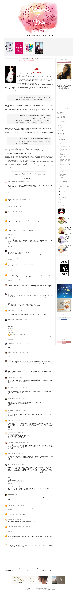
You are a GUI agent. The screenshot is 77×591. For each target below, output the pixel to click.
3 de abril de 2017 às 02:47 (21, 387)
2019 (61, 128)
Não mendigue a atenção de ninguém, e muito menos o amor (68, 220)
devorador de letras (12, 199)
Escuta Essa (10, 500)
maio (62, 192)
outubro (62, 139)
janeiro (62, 199)
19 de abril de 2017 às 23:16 (18, 513)
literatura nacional (33, 174)
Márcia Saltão (11, 398)
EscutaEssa (10, 494)
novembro (63, 137)
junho (62, 191)
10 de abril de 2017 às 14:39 (18, 486)
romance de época (61, 117)
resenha (39, 174)
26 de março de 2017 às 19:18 (20, 334)
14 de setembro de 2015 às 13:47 (17, 211)
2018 (61, 130)
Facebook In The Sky (19, 269)
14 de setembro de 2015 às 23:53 (20, 237)
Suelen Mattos (11, 319)
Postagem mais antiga (47, 570)
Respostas (11, 332)
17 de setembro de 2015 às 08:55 (21, 263)
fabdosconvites (11, 220)
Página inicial (26, 35)
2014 (61, 201)
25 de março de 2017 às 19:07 (19, 292)
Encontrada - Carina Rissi (68, 209)
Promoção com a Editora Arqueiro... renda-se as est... (65, 183)
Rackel (12, 334)
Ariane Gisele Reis (12, 181)
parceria (59, 113)
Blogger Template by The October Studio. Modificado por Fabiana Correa (38, 589)
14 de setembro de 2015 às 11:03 (24, 199)
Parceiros (44, 35)
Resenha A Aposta (64, 142)
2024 (61, 127)
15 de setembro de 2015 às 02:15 (22, 249)
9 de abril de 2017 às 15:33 (21, 464)
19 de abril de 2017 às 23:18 (18, 519)
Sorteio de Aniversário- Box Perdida (68, 229)
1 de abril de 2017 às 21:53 (20, 369)
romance (43, 174)
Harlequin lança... (63, 181)
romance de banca (61, 116)
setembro (63, 140)
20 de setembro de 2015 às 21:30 (22, 274)
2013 (61, 202)
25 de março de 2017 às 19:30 (18, 310)
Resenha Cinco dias (64, 170)
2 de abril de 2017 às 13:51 (17, 377)
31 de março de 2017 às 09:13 (22, 352)
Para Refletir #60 (63, 175)
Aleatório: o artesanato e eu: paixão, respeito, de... (65, 172)
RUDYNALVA (10, 292)
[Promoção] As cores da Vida (68, 237)
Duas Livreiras (10, 549)
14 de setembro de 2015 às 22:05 (22, 220)
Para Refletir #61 (63, 156)
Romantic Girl (10, 328)
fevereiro (63, 197)
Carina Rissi (20, 174)
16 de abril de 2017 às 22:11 (19, 494)
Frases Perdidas (11, 274)
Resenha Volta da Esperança (63, 168)
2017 (61, 131)
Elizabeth (10, 377)
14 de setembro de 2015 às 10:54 (23, 181)
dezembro (63, 136)
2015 (61, 134)
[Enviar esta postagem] (35, 173)
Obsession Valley (14, 258)
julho (62, 189)
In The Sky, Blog (11, 269)
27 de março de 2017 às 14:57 (21, 343)
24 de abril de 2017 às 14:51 (19, 543)
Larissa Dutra (11, 543)
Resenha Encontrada (64, 166)
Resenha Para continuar (65, 152)
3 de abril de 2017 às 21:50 (20, 410)
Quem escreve (36, 35)
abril (62, 194)
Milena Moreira (11, 410)
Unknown (10, 310)
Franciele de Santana (12, 526)
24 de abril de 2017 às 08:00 (24, 526)
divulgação (25, 174)
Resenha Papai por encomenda (64, 154)
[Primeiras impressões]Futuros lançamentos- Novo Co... (65, 163)
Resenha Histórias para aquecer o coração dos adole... (65, 160)
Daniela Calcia (11, 505)
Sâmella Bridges (11, 464)
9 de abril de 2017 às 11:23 (21, 453)
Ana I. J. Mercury (11, 387)
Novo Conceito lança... (65, 186)
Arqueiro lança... (63, 177)
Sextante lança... (63, 174)
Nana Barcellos (11, 249)
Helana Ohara (11, 263)
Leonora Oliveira (11, 453)
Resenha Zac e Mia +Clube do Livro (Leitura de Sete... (65, 149)
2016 (61, 133)
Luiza (9, 211)
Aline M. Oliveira (11, 343)
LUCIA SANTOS (11, 369)
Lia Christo (10, 237)
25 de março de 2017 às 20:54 (21, 319)
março (62, 196)
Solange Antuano (11, 352)
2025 (61, 125)
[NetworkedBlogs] (64, 317)
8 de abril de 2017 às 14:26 (23, 442)
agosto (62, 188)
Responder (10, 195)
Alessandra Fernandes (13, 442)
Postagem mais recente (11, 570)
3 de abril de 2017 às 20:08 (20, 398)
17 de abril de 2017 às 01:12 (20, 505)
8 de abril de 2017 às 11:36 (17, 420)
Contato (51, 35)
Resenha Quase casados (65, 157)
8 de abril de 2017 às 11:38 (17, 432)
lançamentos (60, 112)
